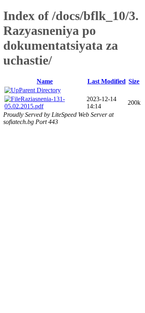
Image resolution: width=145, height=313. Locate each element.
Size (133, 81)
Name (45, 81)
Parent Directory (40, 90)
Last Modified (106, 81)
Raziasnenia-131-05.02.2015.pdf (34, 103)
